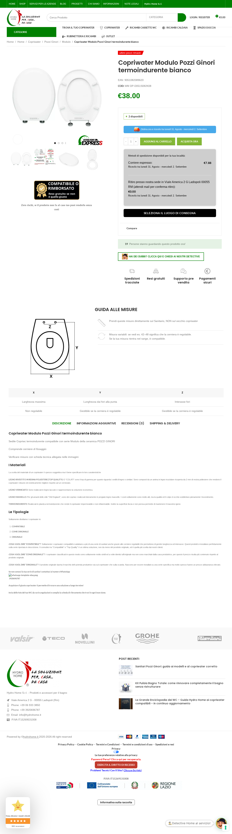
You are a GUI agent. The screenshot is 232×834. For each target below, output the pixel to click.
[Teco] (53, 638)
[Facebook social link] (203, 3)
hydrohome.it (31, 736)
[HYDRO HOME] (115, 638)
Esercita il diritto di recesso (116, 764)
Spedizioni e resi (164, 744)
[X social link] (208, 3)
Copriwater (34, 41)
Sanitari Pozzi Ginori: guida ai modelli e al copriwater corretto (176, 666)
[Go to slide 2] (59, 143)
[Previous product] (214, 42)
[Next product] (223, 42)
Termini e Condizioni (108, 744)
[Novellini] (84, 638)
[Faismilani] (209, 638)
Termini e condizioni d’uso (137, 744)
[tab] (61, 423)
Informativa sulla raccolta (116, 802)
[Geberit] (178, 638)
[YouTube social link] (217, 3)
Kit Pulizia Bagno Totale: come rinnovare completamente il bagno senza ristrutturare (179, 685)
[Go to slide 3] (62, 143)
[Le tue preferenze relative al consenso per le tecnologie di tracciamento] (225, 827)
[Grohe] (147, 638)
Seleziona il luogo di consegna (170, 213)
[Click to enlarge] (17, 139)
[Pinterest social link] (221, 3)
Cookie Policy (85, 744)
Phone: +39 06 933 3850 (25, 705)
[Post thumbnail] (126, 670)
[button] (15, 159)
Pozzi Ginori (51, 41)
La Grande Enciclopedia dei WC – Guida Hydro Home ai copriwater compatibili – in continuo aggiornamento (179, 701)
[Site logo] (23, 17)
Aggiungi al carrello (157, 141)
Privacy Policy (66, 744)
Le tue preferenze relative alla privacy (116, 755)
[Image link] (60, 673)
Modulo (66, 41)
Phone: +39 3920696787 (25, 709)
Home (10, 41)
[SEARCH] (182, 17)
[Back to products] (219, 42)
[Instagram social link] (212, 3)
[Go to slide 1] (55, 143)
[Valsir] (22, 638)
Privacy (116, 748)
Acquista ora (189, 141)
